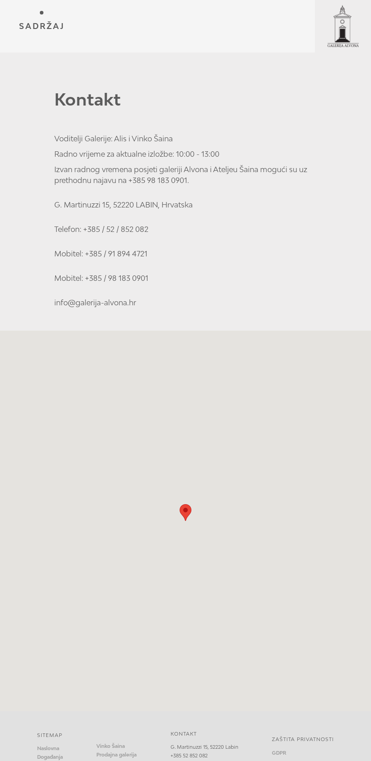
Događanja (50, 757)
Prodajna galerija (116, 754)
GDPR (279, 753)
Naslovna (48, 748)
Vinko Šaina (110, 746)
